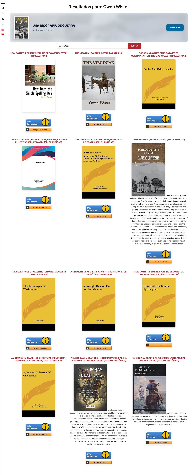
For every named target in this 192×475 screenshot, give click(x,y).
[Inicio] (2, 7)
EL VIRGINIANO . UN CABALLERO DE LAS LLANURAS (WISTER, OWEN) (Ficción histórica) (158, 359)
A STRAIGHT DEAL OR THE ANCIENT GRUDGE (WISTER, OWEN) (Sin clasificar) (98, 273)
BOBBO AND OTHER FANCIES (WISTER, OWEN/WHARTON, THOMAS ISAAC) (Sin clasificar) (159, 54)
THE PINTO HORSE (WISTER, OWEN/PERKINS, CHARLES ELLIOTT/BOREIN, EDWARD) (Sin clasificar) (38, 141)
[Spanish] (2, 34)
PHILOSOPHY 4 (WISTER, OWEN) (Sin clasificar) (159, 139)
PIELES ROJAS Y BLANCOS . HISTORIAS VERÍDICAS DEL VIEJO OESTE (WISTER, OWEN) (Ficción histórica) (99, 359)
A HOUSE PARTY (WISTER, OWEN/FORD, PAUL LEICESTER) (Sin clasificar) (98, 141)
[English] (2, 30)
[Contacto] (2, 24)
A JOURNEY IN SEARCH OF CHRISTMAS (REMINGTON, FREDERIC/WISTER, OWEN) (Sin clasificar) (38, 359)
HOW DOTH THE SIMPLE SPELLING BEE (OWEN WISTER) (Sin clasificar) (38, 54)
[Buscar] (2, 13)
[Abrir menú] (3, 2)
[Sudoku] (2, 19)
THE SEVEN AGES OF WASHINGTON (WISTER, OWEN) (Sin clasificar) (38, 273)
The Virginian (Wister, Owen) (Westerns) (99, 53)
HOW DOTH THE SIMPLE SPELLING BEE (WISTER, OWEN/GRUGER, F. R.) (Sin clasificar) (159, 273)
